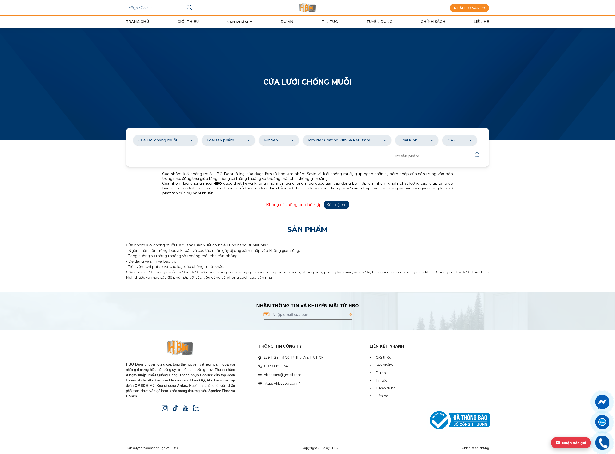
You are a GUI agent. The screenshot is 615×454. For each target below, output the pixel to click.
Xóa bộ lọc (336, 204)
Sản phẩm (384, 365)
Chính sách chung (475, 448)
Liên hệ (481, 21)
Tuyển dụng (379, 21)
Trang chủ (137, 21)
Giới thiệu (188, 21)
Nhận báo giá (574, 442)
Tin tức (330, 21)
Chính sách (433, 21)
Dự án (287, 21)
